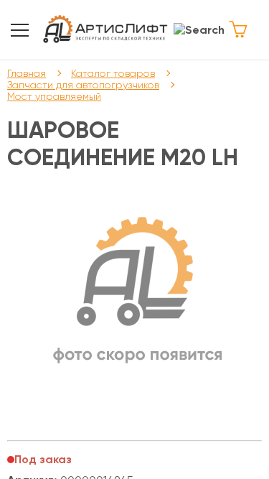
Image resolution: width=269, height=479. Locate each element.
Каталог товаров (113, 73)
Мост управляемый (54, 96)
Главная (26, 73)
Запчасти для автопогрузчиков (83, 84)
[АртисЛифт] (106, 29)
